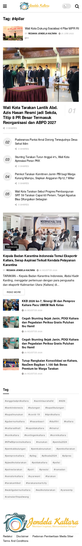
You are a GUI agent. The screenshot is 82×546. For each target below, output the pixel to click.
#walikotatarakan (45, 489)
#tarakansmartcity (36, 482)
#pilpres (66, 455)
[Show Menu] (5, 6)
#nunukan (41, 441)
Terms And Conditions (15, 541)
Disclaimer (22, 536)
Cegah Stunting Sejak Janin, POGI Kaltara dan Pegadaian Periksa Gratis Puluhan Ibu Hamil (50, 322)
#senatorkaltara (14, 476)
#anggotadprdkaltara (17, 400)
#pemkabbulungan (15, 448)
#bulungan (34, 407)
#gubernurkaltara (15, 421)
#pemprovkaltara (14, 455)
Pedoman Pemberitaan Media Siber (52, 536)
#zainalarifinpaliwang (17, 496)
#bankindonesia (14, 407)
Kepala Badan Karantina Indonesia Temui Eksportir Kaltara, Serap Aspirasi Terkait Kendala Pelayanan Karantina (40, 260)
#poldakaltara (39, 462)
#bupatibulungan (54, 407)
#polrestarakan (13, 469)
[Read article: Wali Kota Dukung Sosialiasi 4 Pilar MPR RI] (13, 33)
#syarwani (34, 476)
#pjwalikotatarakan (15, 462)
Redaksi (7, 536)
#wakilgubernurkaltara (17, 489)
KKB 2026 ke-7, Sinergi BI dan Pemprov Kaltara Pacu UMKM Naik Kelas (48, 303)
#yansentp (67, 489)
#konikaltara (12, 435)
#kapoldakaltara (35, 428)
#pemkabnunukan (41, 448)
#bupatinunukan (14, 414)
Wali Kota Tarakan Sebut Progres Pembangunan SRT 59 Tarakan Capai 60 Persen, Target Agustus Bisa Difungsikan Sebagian (45, 195)
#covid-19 (34, 414)
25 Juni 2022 (67, 33)
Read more (16, 291)
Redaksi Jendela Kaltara (42, 33)
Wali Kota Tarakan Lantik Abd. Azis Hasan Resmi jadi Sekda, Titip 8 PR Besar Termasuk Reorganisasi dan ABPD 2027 (30, 114)
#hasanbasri (37, 421)
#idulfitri (54, 421)
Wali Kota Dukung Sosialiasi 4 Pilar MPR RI (52, 28)
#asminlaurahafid (44, 400)
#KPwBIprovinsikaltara (18, 441)
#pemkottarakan (66, 448)
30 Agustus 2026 (48, 270)
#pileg (33, 455)
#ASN (62, 400)
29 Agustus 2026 (33, 310)
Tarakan (12, 246)
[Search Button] (77, 6)
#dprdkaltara (52, 414)
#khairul (54, 428)
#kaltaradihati (12, 428)
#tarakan (51, 476)
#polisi (56, 462)
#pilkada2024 (49, 455)
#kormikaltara (58, 435)
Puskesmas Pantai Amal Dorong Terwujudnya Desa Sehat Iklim (46, 141)
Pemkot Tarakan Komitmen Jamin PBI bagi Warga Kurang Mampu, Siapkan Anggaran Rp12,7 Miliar (45, 176)
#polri (31, 469)
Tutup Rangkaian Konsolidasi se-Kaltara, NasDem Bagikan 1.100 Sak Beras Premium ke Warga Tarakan (50, 364)
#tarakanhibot (13, 482)
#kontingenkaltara (34, 435)
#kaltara (68, 421)
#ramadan (59, 469)
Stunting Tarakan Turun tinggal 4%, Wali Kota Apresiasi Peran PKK (42, 159)
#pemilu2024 (60, 441)
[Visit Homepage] (34, 6)
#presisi (44, 469)
